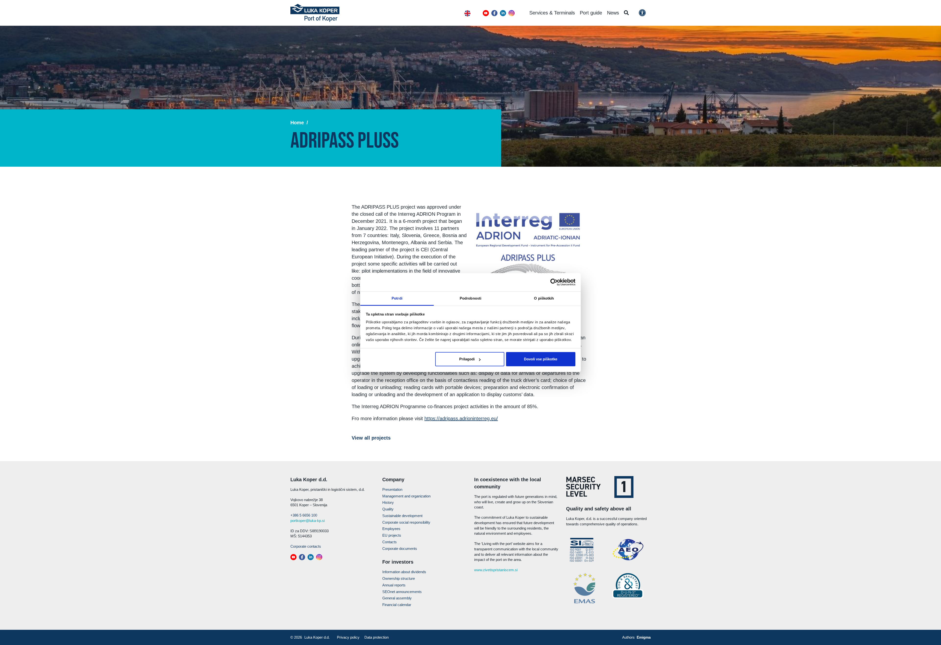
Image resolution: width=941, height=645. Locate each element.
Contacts (389, 542)
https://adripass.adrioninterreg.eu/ (461, 418)
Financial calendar (396, 605)
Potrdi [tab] (397, 298)
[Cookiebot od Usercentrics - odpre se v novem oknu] (553, 282)
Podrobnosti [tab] (470, 298)
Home (297, 122)
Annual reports (394, 585)
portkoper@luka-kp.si (307, 521)
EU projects (391, 535)
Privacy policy (348, 637)
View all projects (371, 438)
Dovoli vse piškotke (540, 359)
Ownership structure (398, 578)
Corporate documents (399, 548)
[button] (486, 13)
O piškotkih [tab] (544, 298)
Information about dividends (404, 572)
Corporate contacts (305, 546)
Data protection (376, 637)
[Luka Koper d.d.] (314, 12)
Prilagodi (467, 359)
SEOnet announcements (402, 592)
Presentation (392, 489)
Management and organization (406, 496)
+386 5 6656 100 (303, 515)
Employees (391, 529)
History (388, 502)
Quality (388, 509)
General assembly (397, 598)
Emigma (644, 637)
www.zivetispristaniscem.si (496, 570)
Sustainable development (402, 516)
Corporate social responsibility (406, 522)
